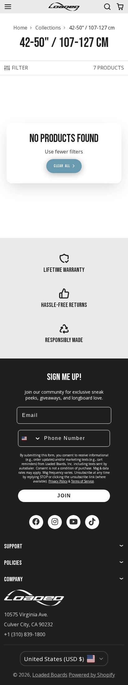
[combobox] (29, 438)
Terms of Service (82, 481)
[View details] (64, 263)
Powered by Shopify (92, 674)
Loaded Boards (49, 674)
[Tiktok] (92, 522)
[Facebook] (36, 522)
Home (20, 27)
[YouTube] (73, 522)
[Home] (64, 6)
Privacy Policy (57, 481)
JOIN (64, 495)
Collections (48, 27)
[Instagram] (55, 522)
